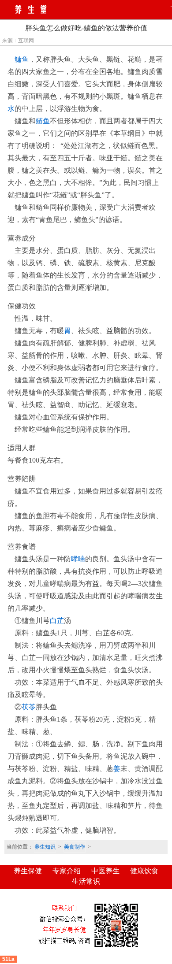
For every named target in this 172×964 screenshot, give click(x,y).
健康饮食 (144, 871)
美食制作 (74, 847)
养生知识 (45, 847)
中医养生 (105, 871)
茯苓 (29, 707)
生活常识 (86, 881)
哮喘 (78, 559)
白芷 (57, 620)
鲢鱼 (43, 121)
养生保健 (28, 871)
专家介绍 (66, 871)
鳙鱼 (22, 59)
